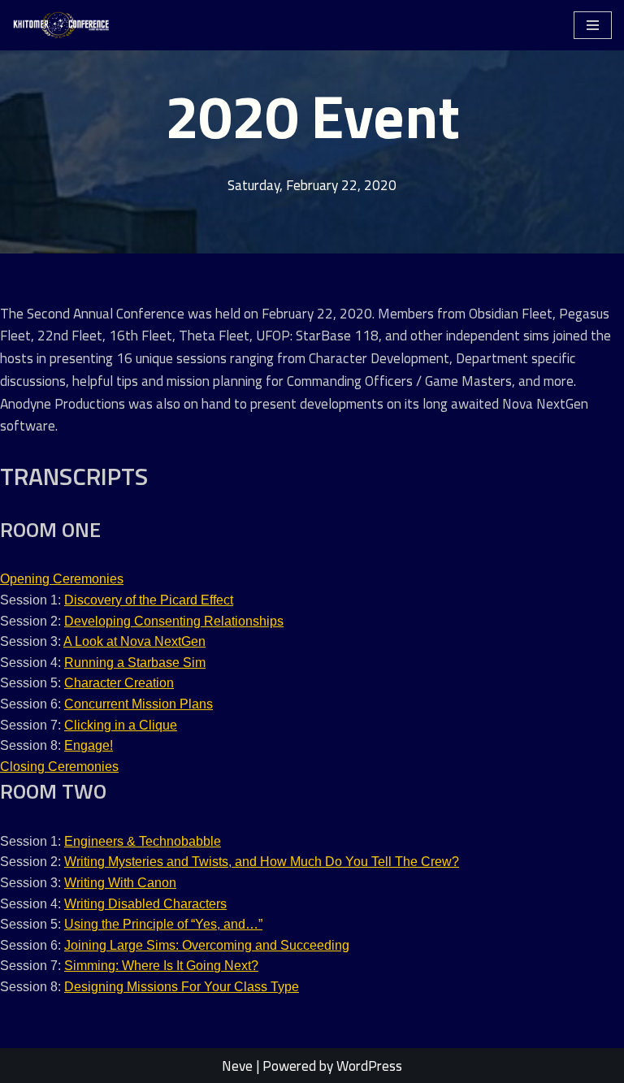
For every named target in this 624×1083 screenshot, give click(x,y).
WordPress (369, 1066)
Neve (237, 1066)
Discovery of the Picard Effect (148, 600)
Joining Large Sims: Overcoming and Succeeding (206, 945)
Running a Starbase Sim (135, 662)
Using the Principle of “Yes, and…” (163, 924)
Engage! (88, 745)
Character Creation (119, 683)
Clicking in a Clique (120, 725)
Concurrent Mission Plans (138, 704)
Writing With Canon (120, 883)
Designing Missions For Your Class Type (181, 987)
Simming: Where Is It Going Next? (161, 966)
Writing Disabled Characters (145, 904)
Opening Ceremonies (62, 579)
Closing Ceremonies (59, 766)
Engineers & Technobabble (142, 841)
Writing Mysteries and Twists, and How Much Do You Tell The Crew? (261, 862)
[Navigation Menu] (593, 25)
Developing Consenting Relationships (174, 621)
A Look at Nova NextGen (134, 641)
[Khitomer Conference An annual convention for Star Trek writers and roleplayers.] (61, 25)
